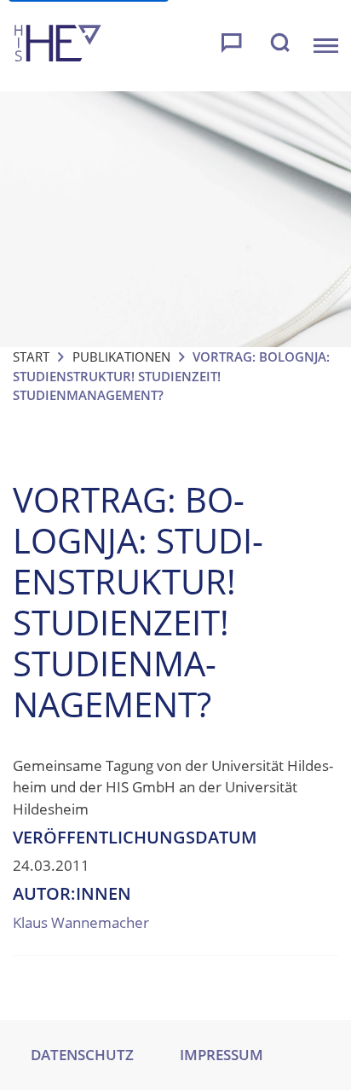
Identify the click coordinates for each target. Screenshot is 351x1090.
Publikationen (121, 356)
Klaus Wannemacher (81, 922)
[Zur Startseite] (58, 45)
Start (31, 356)
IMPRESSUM (221, 1054)
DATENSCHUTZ (82, 1054)
